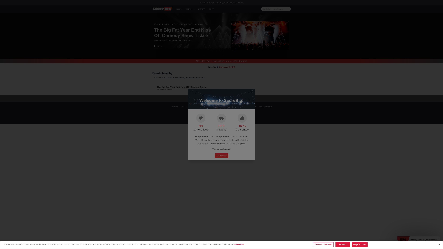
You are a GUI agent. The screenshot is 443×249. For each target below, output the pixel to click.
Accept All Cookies (359, 245)
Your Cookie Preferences (323, 245)
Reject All (342, 245)
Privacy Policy (238, 244)
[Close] (439, 244)
